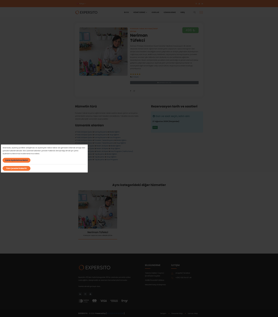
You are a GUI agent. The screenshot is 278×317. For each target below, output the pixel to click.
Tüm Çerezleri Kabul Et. (16, 168)
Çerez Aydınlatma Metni (16, 160)
